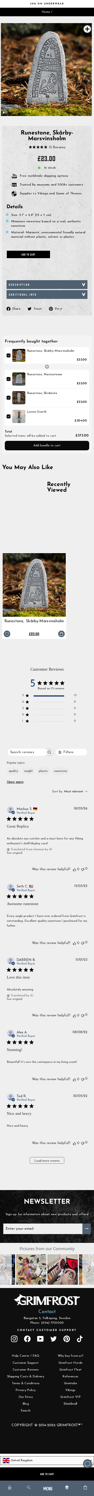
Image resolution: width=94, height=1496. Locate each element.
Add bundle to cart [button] (47, 445)
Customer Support (26, 1363)
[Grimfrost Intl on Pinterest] (66, 1339)
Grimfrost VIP (70, 1397)
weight (28, 771)
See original (14, 853)
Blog (26, 1404)
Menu (47, 1488)
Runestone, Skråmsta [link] (42, 393)
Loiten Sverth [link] (37, 412)
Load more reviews (47, 1161)
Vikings (70, 1390)
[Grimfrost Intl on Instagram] (14, 1339)
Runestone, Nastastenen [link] (44, 374)
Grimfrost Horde (71, 1363)
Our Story (26, 1397)
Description (19, 284)
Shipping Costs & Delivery (25, 1376)
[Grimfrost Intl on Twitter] (53, 1339)
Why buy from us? (71, 1356)
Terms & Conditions (26, 1383)
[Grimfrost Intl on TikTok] (80, 1339)
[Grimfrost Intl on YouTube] (40, 1339)
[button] (6, 1269)
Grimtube (70, 1383)
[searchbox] (26, 752)
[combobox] (69, 791)
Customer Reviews (26, 1369)
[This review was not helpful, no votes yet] (82, 869)
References (70, 1376)
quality (13, 771)
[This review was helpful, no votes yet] (74, 869)
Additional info (23, 294)
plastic (43, 771)
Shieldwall (70, 1404)
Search (25, 1410)
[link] (18, 355)
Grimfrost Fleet (70, 1369)
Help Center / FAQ (25, 1356)
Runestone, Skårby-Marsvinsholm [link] (50, 351)
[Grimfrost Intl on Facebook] (27, 1339)
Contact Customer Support (47, 1330)
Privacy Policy (26, 1390)
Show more (15, 782)
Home (46, 12)
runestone (60, 771)
